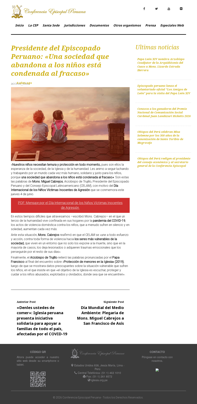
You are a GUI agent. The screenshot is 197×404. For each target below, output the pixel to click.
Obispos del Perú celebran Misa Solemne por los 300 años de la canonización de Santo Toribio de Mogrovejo (160, 137)
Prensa (150, 25)
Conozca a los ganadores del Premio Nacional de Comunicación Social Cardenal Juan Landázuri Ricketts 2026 (164, 112)
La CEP (33, 25)
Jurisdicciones (74, 25)
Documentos (99, 25)
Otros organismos (127, 25)
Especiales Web (172, 25)
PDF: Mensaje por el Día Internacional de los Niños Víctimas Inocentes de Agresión (70, 205)
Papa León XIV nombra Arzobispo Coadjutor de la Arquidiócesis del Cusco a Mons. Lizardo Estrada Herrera (160, 64)
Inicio (19, 25)
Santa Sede (51, 25)
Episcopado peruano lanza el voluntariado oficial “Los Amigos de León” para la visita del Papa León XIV (163, 89)
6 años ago (24, 83)
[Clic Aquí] (157, 370)
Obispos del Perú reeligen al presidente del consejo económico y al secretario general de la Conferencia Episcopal (163, 162)
